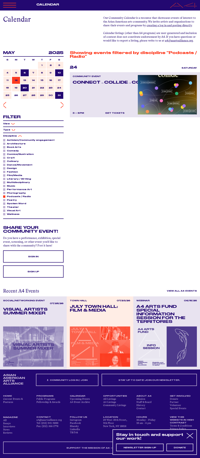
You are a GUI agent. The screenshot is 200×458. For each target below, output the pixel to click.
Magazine (10, 417)
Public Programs (45, 399)
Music (11, 186)
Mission (140, 399)
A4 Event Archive (80, 402)
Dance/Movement (19, 165)
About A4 (144, 396)
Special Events (178, 408)
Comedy (13, 151)
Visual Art (13, 211)
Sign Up (33, 272)
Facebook (75, 423)
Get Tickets (115, 113)
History (140, 405)
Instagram (76, 420)
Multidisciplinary (18, 182)
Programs (45, 396)
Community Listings (114, 405)
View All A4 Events (182, 291)
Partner (174, 402)
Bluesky (74, 426)
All (5, 420)
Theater (13, 207)
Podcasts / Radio (19, 196)
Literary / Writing (19, 179)
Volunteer (175, 405)
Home (7, 396)
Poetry (12, 200)
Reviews (7, 433)
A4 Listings (109, 402)
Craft (11, 158)
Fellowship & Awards (48, 402)
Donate (174, 399)
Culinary (13, 161)
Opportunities (115, 396)
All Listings (109, 399)
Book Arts (14, 147)
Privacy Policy (178, 429)
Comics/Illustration (20, 154)
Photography (16, 193)
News (6, 430)
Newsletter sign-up (140, 448)
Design (12, 168)
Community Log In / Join (68, 380)
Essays (7, 423)
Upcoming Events (80, 399)
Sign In (33, 257)
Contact (141, 408)
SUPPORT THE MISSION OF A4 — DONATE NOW (100, 448)
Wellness (13, 214)
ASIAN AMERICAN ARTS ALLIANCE (14, 379)
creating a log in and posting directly (169, 25)
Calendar (47, 4)
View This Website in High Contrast (182, 420)
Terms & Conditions (181, 426)
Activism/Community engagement (31, 140)
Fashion (12, 172)
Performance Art (19, 189)
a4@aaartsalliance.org (179, 40)
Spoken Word (16, 203)
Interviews (9, 426)
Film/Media (14, 175)
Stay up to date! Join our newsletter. (149, 380)
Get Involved (180, 396)
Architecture (16, 144)
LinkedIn (75, 429)
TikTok (74, 432)
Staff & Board (143, 402)
